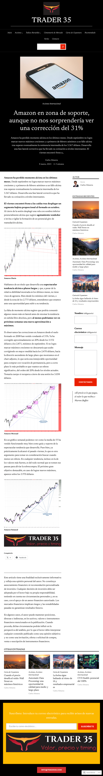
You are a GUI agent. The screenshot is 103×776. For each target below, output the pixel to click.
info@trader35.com (51, 770)
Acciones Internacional (51, 104)
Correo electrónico (85, 330)
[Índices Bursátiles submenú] (40, 33)
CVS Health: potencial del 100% (88, 679)
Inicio (10, 33)
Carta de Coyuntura (79, 222)
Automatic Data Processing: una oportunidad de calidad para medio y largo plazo (85, 264)
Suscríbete (87, 726)
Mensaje (78, 347)
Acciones (75, 259)
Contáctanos (85, 382)
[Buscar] (62, 46)
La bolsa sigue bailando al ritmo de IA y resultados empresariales (85, 300)
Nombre (83, 313)
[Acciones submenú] (22, 33)
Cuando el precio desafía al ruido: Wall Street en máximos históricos (83, 227)
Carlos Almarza (51, 160)
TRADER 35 (51, 20)
